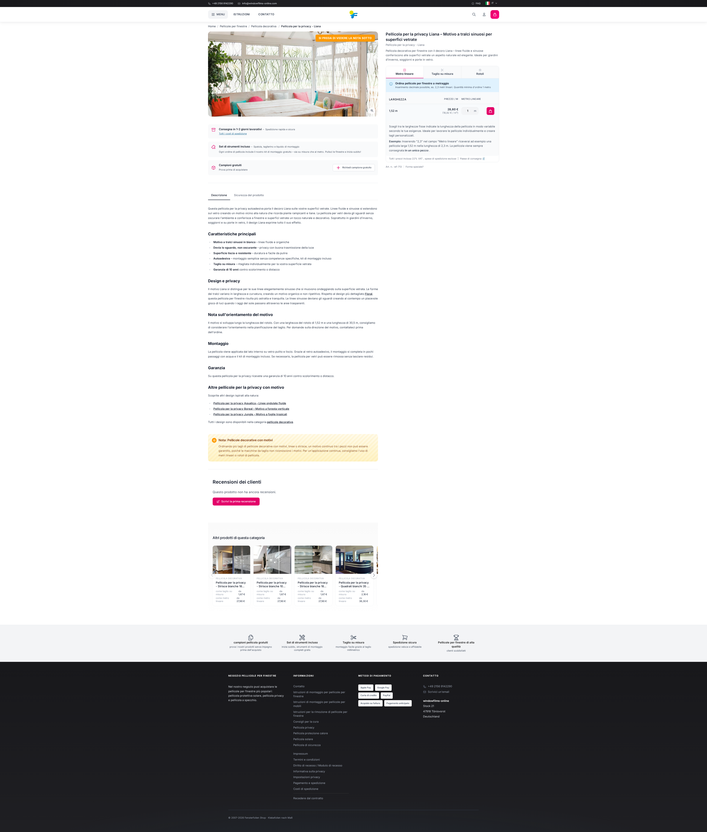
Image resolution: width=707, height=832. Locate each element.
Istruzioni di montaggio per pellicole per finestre (319, 694)
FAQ (478, 3)
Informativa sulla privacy (309, 771)
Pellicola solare (303, 739)
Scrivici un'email (438, 692)
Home (212, 26)
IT (493, 3)
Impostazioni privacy (306, 777)
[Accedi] (484, 14)
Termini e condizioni (306, 759)
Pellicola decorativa (264, 26)
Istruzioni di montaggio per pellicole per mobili (319, 704)
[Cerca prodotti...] (474, 14)
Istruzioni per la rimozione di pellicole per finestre (320, 713)
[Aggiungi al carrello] (491, 111)
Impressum (300, 753)
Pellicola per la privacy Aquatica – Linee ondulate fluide (249, 403)
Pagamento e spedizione (309, 783)
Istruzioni (241, 14)
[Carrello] (494, 14)
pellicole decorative (280, 422)
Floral (368, 294)
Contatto (266, 14)
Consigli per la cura (306, 721)
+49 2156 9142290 (222, 3)
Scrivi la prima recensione (238, 501)
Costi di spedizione (305, 789)
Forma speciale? (415, 166)
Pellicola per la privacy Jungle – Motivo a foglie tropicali (250, 414)
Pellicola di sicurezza (307, 745)
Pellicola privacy (303, 727)
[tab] (405, 72)
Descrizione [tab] (219, 195)
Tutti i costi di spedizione (233, 133)
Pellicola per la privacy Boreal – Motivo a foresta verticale (251, 408)
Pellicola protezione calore (310, 733)
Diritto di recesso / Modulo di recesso (317, 765)
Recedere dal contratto (308, 798)
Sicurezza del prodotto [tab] (249, 195)
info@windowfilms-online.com (259, 3)
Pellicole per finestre (233, 26)
